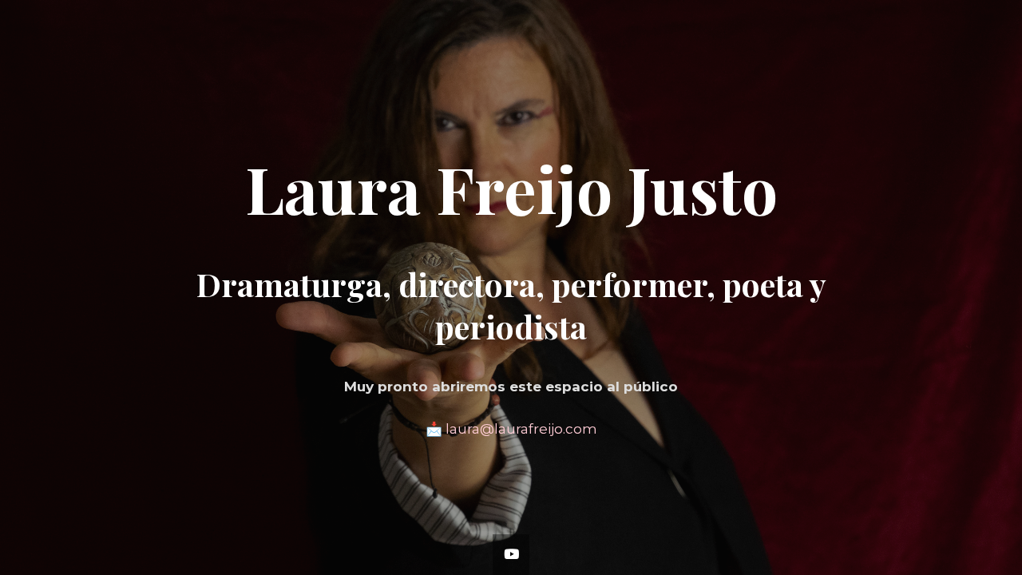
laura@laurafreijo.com (521, 429)
